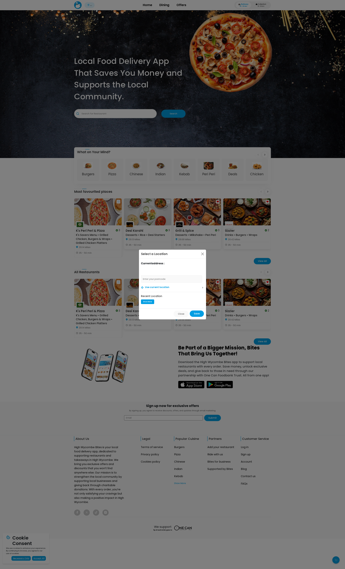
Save (197, 313)
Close (181, 313)
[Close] (202, 253)
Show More (147, 302)
